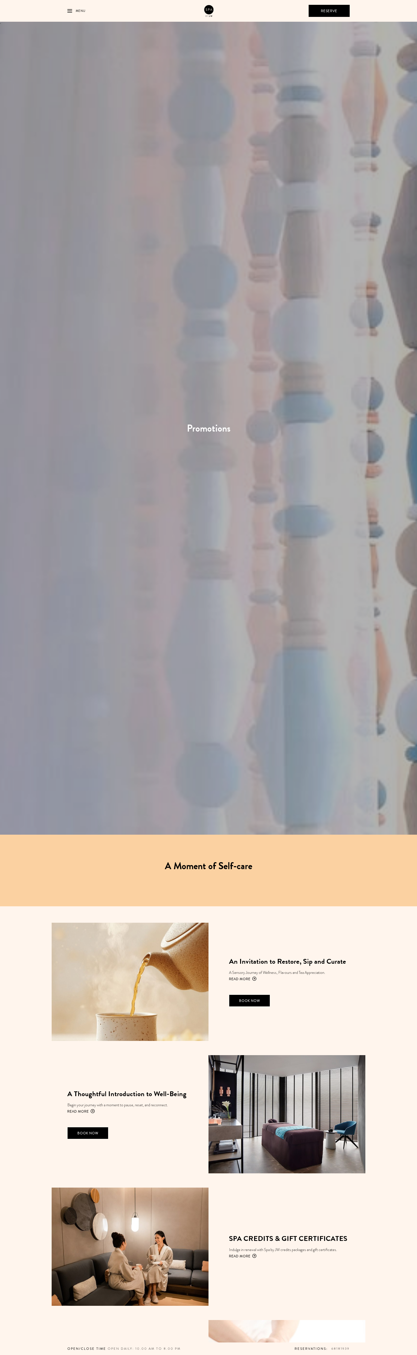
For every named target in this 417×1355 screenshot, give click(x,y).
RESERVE (329, 10)
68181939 (340, 1348)
